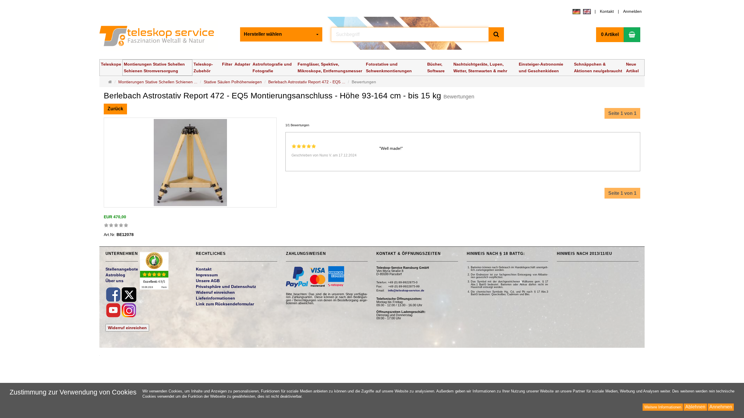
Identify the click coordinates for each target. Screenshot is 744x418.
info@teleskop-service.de (406, 290)
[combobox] (281, 34)
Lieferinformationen (215, 298)
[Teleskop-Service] (160, 37)
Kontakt (607, 11)
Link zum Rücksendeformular (225, 304)
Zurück (115, 108)
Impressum (207, 275)
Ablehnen (695, 406)
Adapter (242, 64)
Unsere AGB (208, 280)
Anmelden (632, 11)
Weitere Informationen (662, 407)
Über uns (114, 280)
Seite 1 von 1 (622, 113)
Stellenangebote (121, 269)
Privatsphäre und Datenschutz (226, 286)
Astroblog (115, 275)
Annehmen (720, 406)
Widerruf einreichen (127, 327)
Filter (227, 64)
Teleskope (111, 64)
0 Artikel (610, 34)
